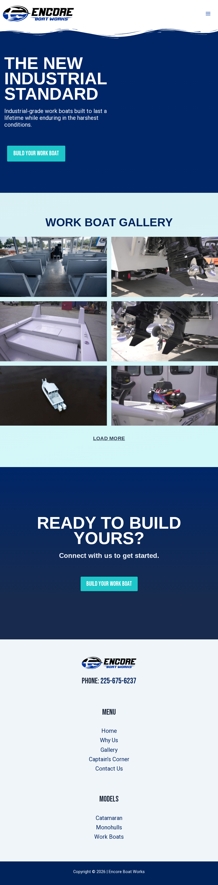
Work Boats (109, 836)
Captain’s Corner (109, 759)
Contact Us (109, 768)
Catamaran (109, 818)
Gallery (109, 749)
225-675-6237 (118, 681)
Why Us (109, 740)
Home (109, 730)
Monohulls (109, 827)
